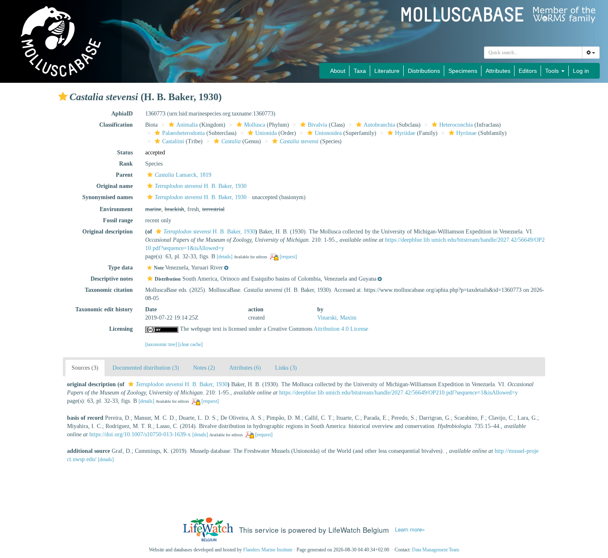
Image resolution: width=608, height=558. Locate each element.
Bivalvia (317, 125)
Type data (120, 268)
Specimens (462, 70)
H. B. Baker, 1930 (201, 186)
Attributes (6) (245, 368)
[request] (288, 257)
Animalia (187, 125)
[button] (62, 96)
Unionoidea (328, 133)
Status (125, 152)
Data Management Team (435, 550)
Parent (124, 175)
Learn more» (410, 529)
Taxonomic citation (109, 290)
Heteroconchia (456, 125)
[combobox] (533, 52)
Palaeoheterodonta (183, 133)
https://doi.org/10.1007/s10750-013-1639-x (140, 434)
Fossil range (118, 220)
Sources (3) (85, 368)
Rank (126, 164)
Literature (387, 70)
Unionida (266, 133)
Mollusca (254, 125)
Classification (116, 125)
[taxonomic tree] (161, 344)
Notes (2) (204, 368)
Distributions (424, 70)
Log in (581, 70)
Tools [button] (552, 70)
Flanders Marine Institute (267, 550)
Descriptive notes (112, 279)
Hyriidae (405, 133)
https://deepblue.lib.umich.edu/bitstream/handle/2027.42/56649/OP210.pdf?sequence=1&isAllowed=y (398, 393)
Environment (116, 209)
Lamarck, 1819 (183, 175)
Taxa (360, 70)
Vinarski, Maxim (337, 318)
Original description (107, 231)
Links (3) (286, 368)
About (337, 70)
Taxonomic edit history (104, 309)
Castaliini (173, 141)
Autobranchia (379, 125)
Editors (528, 70)
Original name (114, 186)
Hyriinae (466, 133)
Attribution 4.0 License (341, 329)
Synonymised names (107, 197)
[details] (224, 257)
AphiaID (122, 114)
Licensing (121, 329)
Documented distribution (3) (146, 368)
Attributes (498, 70)
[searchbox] (533, 52)
